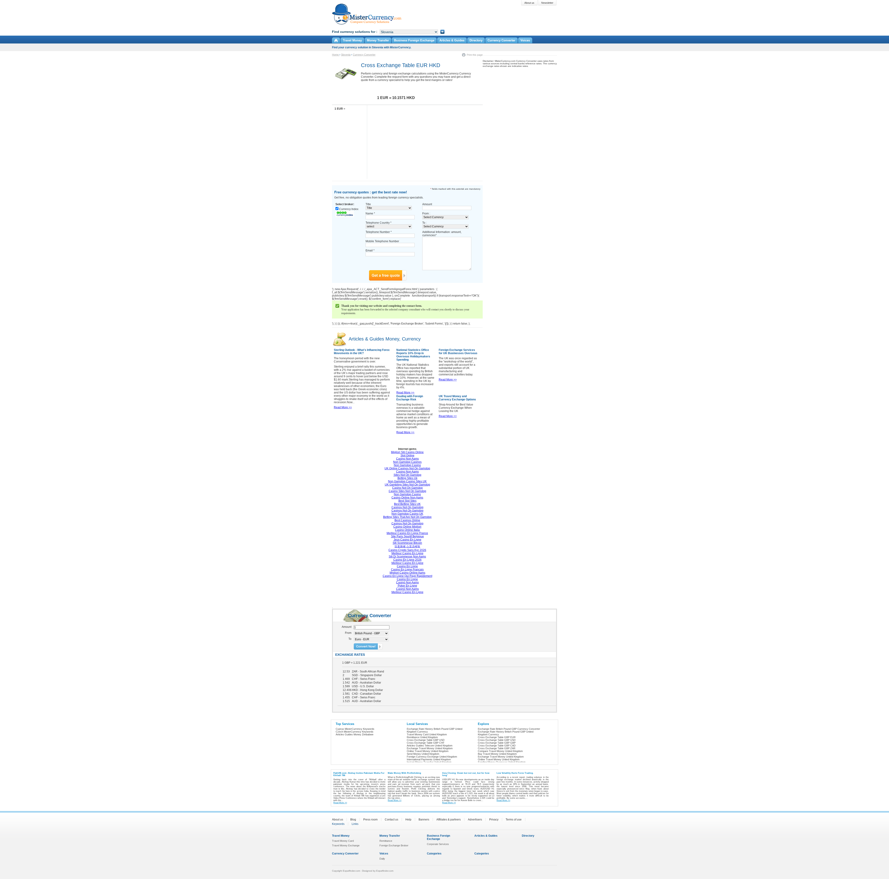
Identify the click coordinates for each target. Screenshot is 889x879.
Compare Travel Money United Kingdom (500, 751)
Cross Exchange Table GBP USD (425, 740)
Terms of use (514, 819)
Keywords (338, 824)
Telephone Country (378, 222)
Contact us (391, 819)
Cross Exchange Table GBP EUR (497, 737)
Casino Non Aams (407, 458)
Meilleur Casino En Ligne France (407, 533)
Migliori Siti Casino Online (407, 452)
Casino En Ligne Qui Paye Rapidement (407, 576)
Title (368, 204)
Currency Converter (364, 54)
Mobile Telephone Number (382, 241)
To (349, 639)
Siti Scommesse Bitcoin (407, 543)
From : (426, 213)
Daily (382, 858)
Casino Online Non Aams (407, 497)
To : (424, 222)
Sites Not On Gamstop (407, 475)
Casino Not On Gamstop (407, 487)
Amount (427, 204)
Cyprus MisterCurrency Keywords (355, 728)
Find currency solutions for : (354, 32)
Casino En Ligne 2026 (407, 559)
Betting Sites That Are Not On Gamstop (407, 517)
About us (337, 819)
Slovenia (346, 54)
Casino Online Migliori (407, 526)
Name (370, 213)
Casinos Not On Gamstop (407, 507)
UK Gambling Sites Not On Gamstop (407, 484)
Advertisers (475, 819)
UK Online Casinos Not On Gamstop (407, 468)
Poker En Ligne (407, 585)
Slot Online (407, 455)
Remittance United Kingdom (422, 737)
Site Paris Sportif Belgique (407, 536)
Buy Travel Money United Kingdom (497, 753)
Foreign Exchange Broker (393, 845)
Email (370, 250)
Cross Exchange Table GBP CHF (425, 742)
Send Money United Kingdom (423, 753)
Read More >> (343, 407)
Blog (353, 819)
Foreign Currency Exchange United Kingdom (432, 756)
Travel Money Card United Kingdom (427, 734)
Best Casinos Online (407, 520)
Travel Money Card (343, 840)
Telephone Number (379, 232)
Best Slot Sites (407, 500)
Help (408, 819)
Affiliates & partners (448, 819)
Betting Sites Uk (407, 478)
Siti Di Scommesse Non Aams (407, 556)
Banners (424, 819)
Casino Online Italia (407, 530)
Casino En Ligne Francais (407, 569)
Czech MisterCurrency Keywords (354, 731)
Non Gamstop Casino (407, 465)
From (348, 632)
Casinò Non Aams (407, 582)
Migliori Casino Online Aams (407, 572)
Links (355, 824)
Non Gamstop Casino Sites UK (407, 481)
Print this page (475, 54)
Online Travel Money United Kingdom (427, 751)
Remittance (385, 840)
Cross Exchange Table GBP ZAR (496, 748)
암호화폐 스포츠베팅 (407, 546)
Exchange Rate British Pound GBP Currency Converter (509, 728)
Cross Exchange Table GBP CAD (497, 745)
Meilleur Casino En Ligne (407, 553)
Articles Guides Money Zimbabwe (354, 734)
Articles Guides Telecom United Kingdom (429, 745)
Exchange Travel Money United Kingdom (430, 748)
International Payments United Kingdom (429, 759)
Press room (370, 819)
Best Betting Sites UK (407, 504)
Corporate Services (438, 844)
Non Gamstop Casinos (407, 462)
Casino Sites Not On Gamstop (407, 491)
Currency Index (348, 209)
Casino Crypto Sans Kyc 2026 (407, 550)
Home (335, 54)
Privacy (493, 819)
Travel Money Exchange (346, 845)
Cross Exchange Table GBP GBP (497, 742)
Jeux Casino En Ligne (407, 539)
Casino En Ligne (407, 566)
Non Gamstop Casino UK (407, 513)
